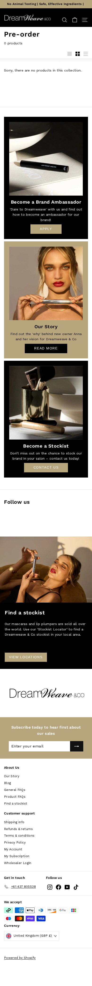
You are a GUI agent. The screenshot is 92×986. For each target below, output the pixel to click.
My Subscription (16, 856)
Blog (7, 783)
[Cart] (74, 20)
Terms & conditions (19, 835)
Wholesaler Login (17, 863)
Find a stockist (15, 803)
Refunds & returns (18, 829)
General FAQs (14, 790)
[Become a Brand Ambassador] (46, 159)
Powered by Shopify (20, 958)
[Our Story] (46, 283)
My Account (13, 849)
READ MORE (46, 348)
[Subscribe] (76, 746)
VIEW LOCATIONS (26, 657)
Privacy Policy (15, 842)
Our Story (11, 776)
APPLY (46, 229)
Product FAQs (14, 796)
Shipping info (14, 822)
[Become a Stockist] (46, 403)
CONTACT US (46, 467)
